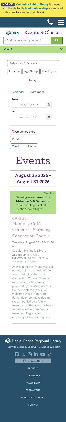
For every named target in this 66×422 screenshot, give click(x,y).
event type (49, 71)
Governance (33, 375)
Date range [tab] (37, 92)
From (15, 99)
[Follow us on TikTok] (49, 355)
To (13, 111)
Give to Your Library (33, 397)
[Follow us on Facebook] (17, 355)
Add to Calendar (25, 146)
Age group (31, 71)
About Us (33, 368)
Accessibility (33, 383)
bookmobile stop (36, 8)
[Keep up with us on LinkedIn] (36, 355)
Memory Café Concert (31, 229)
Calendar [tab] (19, 92)
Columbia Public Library (32, 4)
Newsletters (35, 361)
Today (32, 80)
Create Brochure (25, 131)
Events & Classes (43, 32)
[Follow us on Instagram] (30, 355)
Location (14, 71)
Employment (33, 390)
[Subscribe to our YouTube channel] (42, 355)
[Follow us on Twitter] (23, 355)
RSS (16, 138)
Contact (33, 404)
